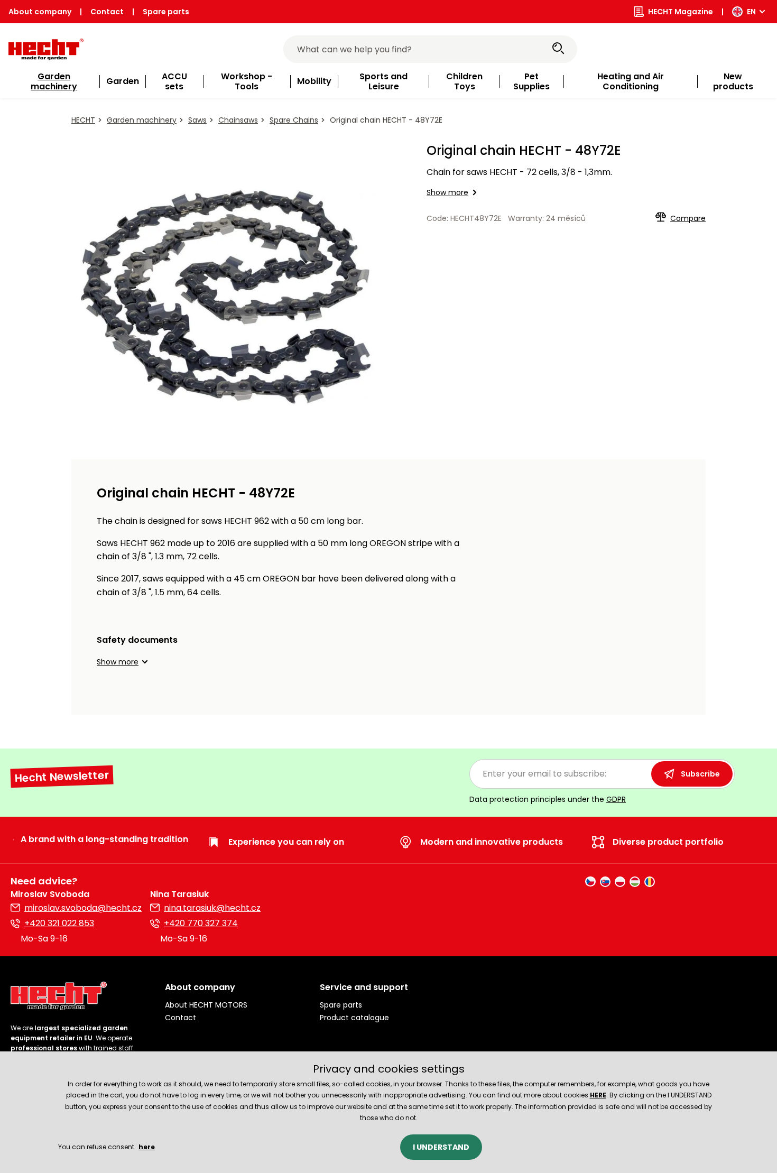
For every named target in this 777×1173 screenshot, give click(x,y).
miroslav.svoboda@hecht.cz (83, 908)
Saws (197, 120)
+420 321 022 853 (59, 923)
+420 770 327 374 (201, 923)
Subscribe (700, 774)
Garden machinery (142, 120)
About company (39, 11)
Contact (107, 11)
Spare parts (166, 11)
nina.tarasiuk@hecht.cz (212, 908)
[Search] (558, 49)
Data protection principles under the (547, 799)
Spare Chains (294, 120)
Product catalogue (354, 1017)
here (146, 1146)
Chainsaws (238, 120)
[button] (124, 661)
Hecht (83, 120)
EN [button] (751, 11)
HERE (598, 1095)
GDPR (616, 799)
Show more (447, 192)
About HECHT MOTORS (206, 1005)
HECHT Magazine (680, 11)
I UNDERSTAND (441, 1147)
